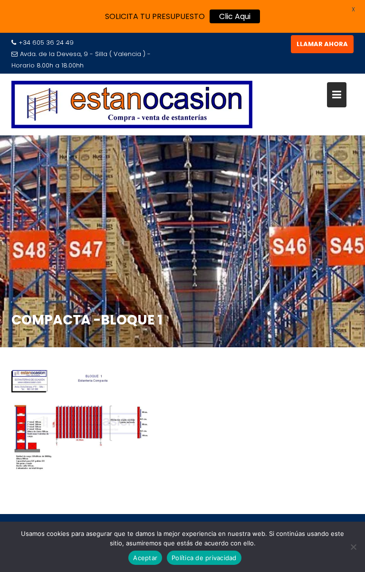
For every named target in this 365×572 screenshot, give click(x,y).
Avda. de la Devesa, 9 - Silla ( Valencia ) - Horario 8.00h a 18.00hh (81, 59)
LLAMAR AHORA (322, 43)
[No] (353, 547)
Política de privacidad (204, 558)
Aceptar (145, 558)
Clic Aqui (234, 16)
